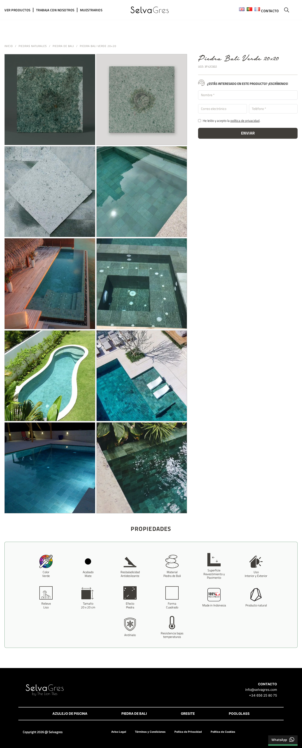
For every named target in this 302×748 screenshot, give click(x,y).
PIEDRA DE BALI (134, 713)
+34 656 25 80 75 (263, 695)
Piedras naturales (33, 46)
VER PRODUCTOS (17, 10)
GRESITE (188, 713)
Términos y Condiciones (150, 731)
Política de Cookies (223, 731)
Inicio (8, 46)
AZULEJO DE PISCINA (69, 713)
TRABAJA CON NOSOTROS (55, 10)
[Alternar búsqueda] (286, 10)
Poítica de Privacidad (188, 731)
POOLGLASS (239, 713)
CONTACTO (270, 11)
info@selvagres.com (261, 690)
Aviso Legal (118, 731)
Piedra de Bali (63, 46)
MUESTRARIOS (91, 10)
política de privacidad (245, 120)
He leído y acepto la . (231, 120)
